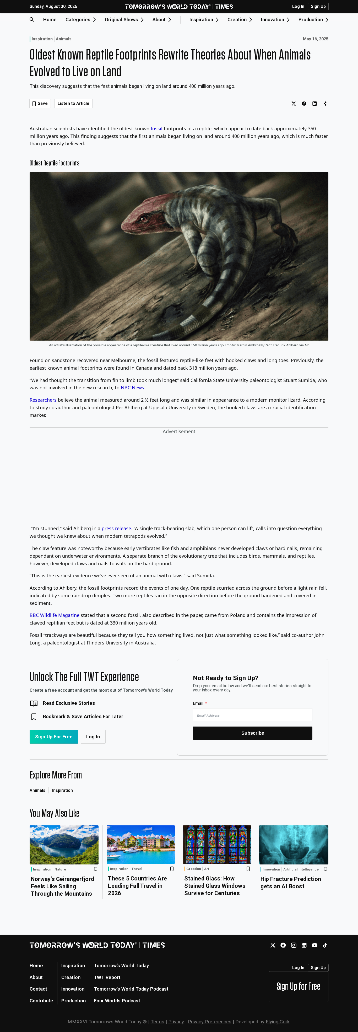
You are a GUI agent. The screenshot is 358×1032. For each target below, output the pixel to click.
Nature (60, 869)
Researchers (44, 400)
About (36, 977)
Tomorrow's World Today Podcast (131, 989)
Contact (38, 989)
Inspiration (42, 38)
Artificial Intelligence (301, 869)
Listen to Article (73, 103)
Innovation (271, 869)
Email (198, 703)
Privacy (176, 1021)
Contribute (41, 1000)
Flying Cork (278, 1021)
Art (206, 869)
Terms (157, 1021)
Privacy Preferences (209, 1021)
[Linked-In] (304, 945)
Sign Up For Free (54, 736)
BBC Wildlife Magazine (54, 615)
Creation (193, 869)
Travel (137, 869)
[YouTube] (314, 945)
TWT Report (107, 977)
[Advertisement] (179, 476)
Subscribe (252, 733)
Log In (298, 6)
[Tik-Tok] (325, 945)
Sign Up (318, 6)
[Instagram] (293, 945)
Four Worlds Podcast (117, 1000)
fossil (156, 128)
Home (50, 19)
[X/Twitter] (272, 945)
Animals (64, 39)
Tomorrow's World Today (121, 965)
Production (73, 1000)
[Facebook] (283, 945)
